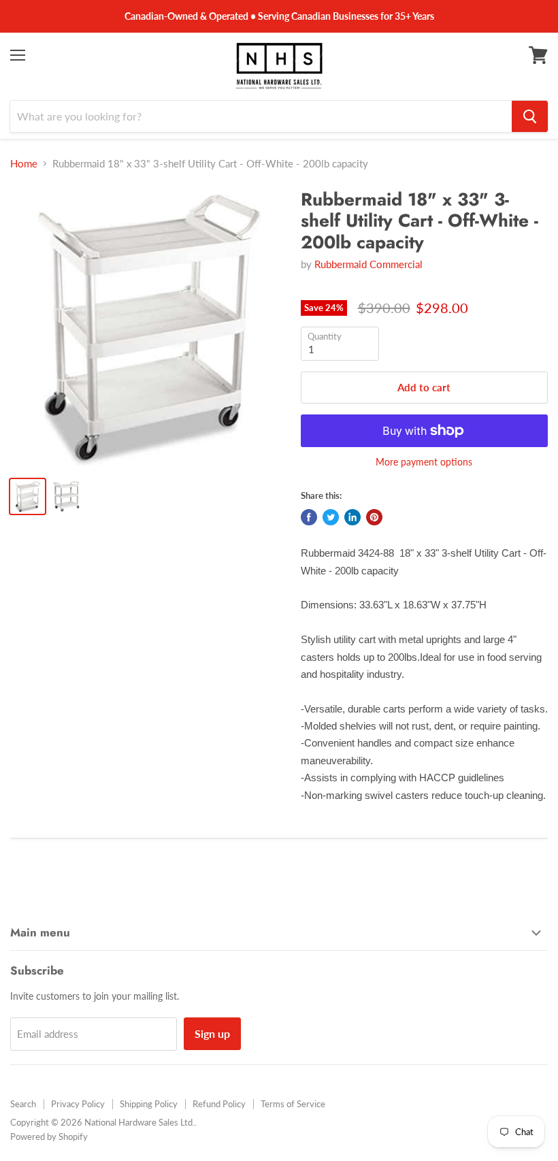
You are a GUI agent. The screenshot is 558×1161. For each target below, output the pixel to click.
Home (23, 163)
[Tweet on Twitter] (331, 517)
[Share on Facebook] (309, 517)
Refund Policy (219, 1103)
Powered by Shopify (49, 1136)
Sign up (212, 1033)
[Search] (530, 116)
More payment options (424, 462)
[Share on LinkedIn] (352, 517)
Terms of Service (293, 1103)
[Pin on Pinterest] (374, 517)
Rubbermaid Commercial (368, 264)
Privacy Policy (78, 1103)
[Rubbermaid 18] (148, 327)
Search (23, 1103)
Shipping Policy (149, 1103)
